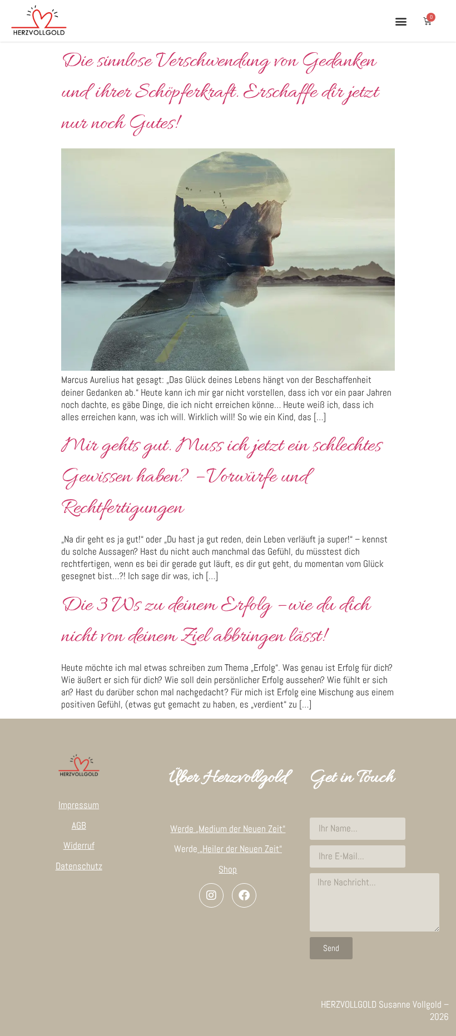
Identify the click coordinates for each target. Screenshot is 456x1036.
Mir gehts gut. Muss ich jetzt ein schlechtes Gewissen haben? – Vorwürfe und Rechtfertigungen (221, 477)
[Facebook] (244, 895)
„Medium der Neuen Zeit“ (240, 829)
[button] (400, 21)
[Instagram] (211, 895)
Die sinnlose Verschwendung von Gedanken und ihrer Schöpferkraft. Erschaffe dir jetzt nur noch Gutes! (219, 93)
